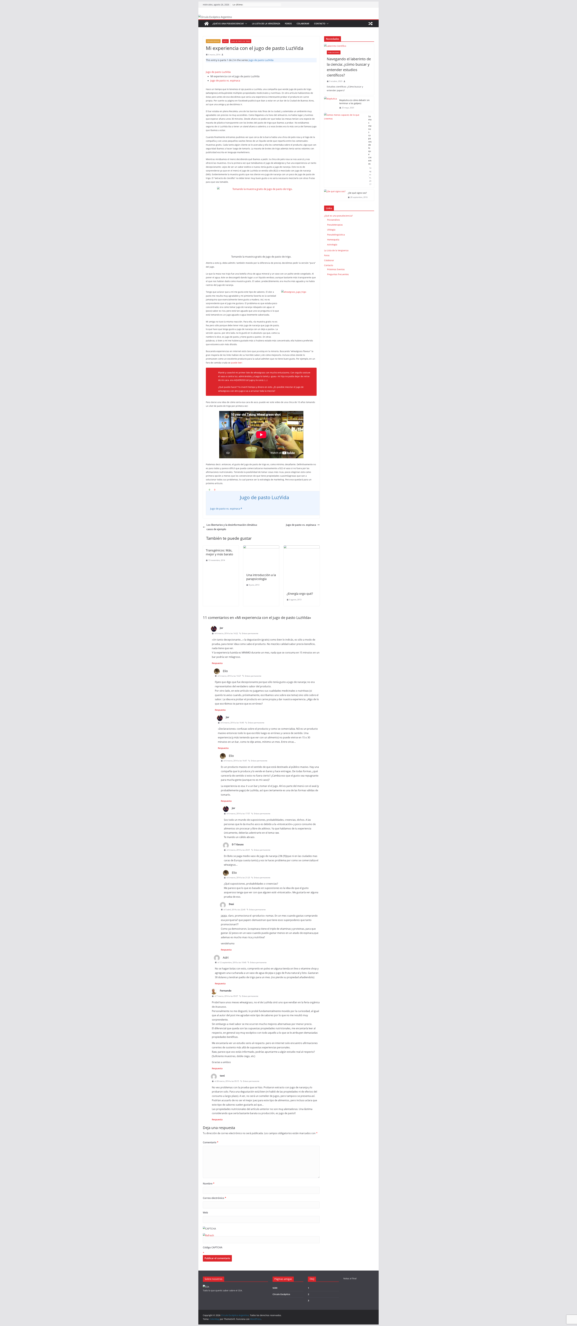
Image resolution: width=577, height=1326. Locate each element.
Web (205, 1212)
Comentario (210, 1142)
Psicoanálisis (333, 219)
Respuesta (217, 663)
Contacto (319, 23)
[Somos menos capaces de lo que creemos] (345, 150)
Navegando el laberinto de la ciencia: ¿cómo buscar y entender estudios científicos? (349, 67)
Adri (226, 957)
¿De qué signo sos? (357, 192)
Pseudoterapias (335, 224)
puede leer (236, 362)
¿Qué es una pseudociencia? (228, 23)
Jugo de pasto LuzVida (261, 60)
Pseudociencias (213, 41)
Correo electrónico (214, 1198)
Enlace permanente (250, 633)
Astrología (332, 244)
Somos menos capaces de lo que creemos (370, 140)
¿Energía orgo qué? (300, 594)
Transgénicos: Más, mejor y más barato (219, 552)
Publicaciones (333, 52)
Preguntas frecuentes (338, 274)
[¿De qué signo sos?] (334, 195)
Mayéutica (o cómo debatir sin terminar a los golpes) (354, 102)
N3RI (275, 1287)
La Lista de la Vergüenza (266, 23)
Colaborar (303, 23)
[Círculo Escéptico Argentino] (206, 23)
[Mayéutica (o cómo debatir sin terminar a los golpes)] (330, 104)
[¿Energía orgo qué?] (302, 547)
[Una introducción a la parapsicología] (261, 547)
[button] (245, 23)
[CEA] (206, 1286)
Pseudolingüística (336, 234)
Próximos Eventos (336, 269)
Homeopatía (333, 239)
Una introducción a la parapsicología (261, 577)
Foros (288, 23)
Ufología (331, 229)
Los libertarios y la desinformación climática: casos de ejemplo (231, 527)
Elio (225, 671)
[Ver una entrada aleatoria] (370, 23)
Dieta (225, 41)
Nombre (208, 1183)
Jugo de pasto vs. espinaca (225, 80)
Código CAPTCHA (212, 1247)
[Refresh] (208, 1235)
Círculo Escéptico (281, 1294)
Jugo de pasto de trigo (240, 41)
